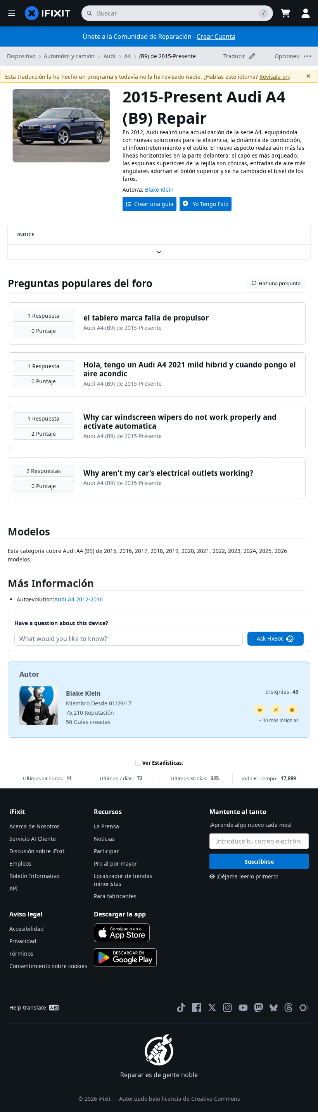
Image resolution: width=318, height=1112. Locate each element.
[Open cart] (285, 13)
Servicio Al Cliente (32, 838)
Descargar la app (120, 914)
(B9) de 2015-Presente (167, 56)
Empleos (20, 863)
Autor (29, 674)
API (13, 888)
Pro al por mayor (115, 863)
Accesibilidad (26, 928)
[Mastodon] (258, 1007)
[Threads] (288, 1007)
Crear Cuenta (216, 36)
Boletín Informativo (34, 876)
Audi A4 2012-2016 (78, 599)
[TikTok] (181, 1007)
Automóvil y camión (69, 56)
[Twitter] (212, 1007)
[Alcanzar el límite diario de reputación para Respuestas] (260, 709)
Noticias (104, 838)
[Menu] (12, 13)
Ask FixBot (270, 638)
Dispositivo (21, 56)
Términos (21, 953)
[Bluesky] (274, 1008)
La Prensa (106, 826)
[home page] (48, 13)
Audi (110, 56)
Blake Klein (159, 189)
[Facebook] (196, 1007)
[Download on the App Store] (122, 932)
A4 (127, 56)
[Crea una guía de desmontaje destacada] (292, 709)
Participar (106, 851)
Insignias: (282, 691)
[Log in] (305, 13)
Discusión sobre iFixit (36, 851)
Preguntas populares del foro (80, 283)
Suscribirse (259, 861)
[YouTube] (243, 1007)
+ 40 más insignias (279, 720)
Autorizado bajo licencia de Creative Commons (179, 1098)
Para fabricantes (115, 896)
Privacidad (22, 941)
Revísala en (274, 76)
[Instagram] (227, 1007)
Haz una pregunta (280, 283)
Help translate (27, 1007)
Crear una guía (153, 204)
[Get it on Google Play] (125, 957)
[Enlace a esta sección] (4, 585)
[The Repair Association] (304, 1007)
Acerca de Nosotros (34, 826)
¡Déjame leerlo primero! (247, 876)
